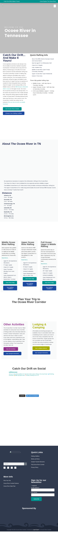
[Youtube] (12, 468)
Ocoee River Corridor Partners (11, 483)
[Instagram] (5, 468)
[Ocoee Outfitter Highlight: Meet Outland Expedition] (35, 381)
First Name (34, 492)
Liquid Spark (36, 529)
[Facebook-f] (8, 468)
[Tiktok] (15, 468)
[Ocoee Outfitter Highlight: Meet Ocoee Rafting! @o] (22, 389)
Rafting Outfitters (35, 456)
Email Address (35, 487)
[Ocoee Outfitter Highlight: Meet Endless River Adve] (8, 389)
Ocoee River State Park (9, 486)
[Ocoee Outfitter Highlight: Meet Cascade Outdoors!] (22, 381)
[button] (55, 6)
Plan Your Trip (7, 480)
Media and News (35, 459)
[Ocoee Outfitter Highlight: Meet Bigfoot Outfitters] (49, 389)
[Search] (25, 464)
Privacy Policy (34, 467)
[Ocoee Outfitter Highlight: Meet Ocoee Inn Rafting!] (49, 381)
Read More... (5, 258)
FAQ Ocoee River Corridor (37, 464)
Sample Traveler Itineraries (38, 461)
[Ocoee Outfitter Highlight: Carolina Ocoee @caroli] (35, 389)
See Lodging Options (41, 348)
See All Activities (10, 349)
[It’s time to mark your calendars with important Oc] (8, 381)
